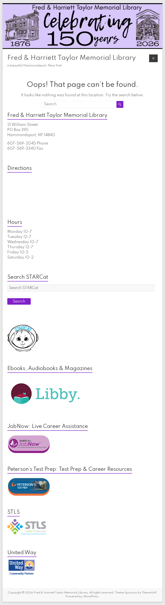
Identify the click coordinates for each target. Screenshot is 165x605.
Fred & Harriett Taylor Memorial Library (71, 58)
